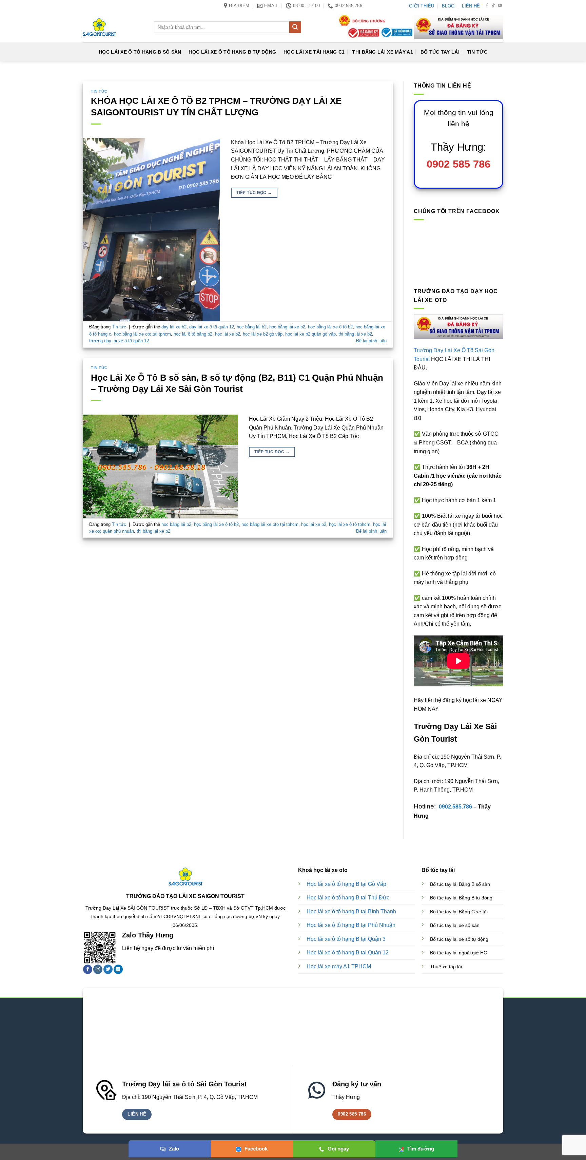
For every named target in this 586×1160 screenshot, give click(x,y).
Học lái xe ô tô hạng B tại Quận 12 (348, 952)
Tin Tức (477, 52)
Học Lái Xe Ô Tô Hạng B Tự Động (232, 52)
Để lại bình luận (371, 340)
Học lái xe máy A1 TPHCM (339, 966)
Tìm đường (420, 1149)
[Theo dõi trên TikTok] (493, 5)
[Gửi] (295, 27)
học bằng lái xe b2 (287, 326)
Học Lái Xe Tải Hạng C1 (314, 52)
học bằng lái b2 (252, 326)
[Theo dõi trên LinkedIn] (118, 969)
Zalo (174, 1149)
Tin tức (99, 91)
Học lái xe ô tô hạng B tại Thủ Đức (348, 897)
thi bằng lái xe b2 (355, 334)
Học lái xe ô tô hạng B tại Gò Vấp (346, 884)
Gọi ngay (338, 1149)
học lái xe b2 (227, 334)
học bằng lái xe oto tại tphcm (142, 334)
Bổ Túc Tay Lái (440, 52)
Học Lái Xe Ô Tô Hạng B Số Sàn (140, 52)
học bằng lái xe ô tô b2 (330, 326)
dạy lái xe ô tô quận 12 (211, 326)
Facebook (256, 1149)
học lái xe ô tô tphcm (349, 524)
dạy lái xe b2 (174, 326)
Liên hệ (471, 5)
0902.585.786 (455, 807)
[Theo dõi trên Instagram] (97, 969)
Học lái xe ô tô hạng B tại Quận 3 (346, 939)
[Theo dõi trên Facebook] (487, 5)
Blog (448, 5)
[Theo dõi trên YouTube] (500, 5)
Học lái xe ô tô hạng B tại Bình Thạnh (351, 911)
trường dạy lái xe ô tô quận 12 (119, 340)
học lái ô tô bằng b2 (193, 334)
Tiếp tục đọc (254, 192)
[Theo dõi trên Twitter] (108, 969)
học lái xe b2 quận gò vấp (310, 334)
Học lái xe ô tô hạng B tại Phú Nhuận (351, 925)
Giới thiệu (421, 5)
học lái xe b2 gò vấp (262, 334)
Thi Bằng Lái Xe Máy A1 (382, 52)
